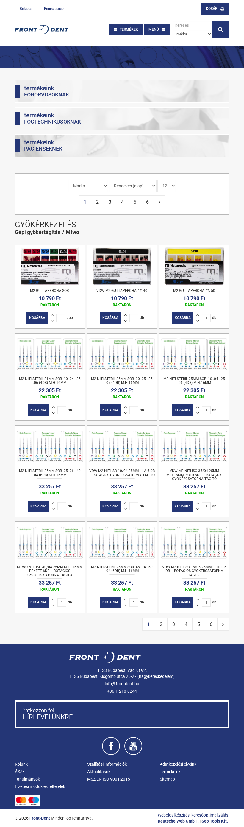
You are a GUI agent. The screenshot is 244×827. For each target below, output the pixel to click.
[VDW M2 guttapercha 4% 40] (122, 265)
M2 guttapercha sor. (50, 291)
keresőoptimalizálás (209, 815)
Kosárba (37, 318)
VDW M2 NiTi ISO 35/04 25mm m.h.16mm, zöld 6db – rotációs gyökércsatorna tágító (194, 475)
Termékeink (170, 771)
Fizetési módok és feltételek (40, 786)
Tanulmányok (27, 779)
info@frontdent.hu (122, 683)
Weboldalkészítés (174, 815)
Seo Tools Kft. (214, 821)
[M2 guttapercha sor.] (50, 265)
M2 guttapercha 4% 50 (194, 291)
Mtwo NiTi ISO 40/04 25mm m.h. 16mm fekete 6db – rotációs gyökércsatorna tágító (49, 571)
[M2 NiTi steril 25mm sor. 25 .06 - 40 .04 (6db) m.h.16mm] (50, 446)
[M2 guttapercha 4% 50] (194, 265)
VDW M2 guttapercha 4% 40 (121, 291)
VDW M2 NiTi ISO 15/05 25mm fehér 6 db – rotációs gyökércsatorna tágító (194, 571)
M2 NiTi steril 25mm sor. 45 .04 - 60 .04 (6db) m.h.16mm (122, 569)
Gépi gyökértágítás (37, 232)
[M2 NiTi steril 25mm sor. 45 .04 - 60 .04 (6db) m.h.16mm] (122, 542)
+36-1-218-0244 (122, 691)
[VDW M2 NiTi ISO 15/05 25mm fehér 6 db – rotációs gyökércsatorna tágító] (194, 542)
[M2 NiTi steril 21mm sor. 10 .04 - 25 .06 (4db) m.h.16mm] (50, 354)
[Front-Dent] (41, 29)
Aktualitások (98, 771)
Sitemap (167, 779)
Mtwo (72, 232)
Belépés (26, 9)
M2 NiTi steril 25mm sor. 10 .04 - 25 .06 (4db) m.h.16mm (194, 381)
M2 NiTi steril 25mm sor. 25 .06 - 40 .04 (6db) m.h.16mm (50, 473)
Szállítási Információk (107, 764)
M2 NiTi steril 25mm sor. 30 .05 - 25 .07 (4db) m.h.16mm (122, 381)
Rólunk (21, 764)
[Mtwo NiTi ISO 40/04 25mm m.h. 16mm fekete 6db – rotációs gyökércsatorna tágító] (50, 542)
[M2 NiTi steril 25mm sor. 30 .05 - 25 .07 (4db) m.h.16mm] (122, 354)
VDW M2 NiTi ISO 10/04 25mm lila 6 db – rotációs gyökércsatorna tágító (122, 473)
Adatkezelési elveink (178, 764)
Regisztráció (54, 9)
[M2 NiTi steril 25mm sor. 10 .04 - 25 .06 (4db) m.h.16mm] (194, 354)
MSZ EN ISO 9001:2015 (108, 779)
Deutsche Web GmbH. (178, 821)
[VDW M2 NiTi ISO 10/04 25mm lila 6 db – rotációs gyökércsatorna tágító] (122, 446)
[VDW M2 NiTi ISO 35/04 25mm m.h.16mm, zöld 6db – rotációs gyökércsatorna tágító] (194, 446)
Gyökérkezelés (45, 224)
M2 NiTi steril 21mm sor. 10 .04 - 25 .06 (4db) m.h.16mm (50, 381)
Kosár (211, 9)
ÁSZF (20, 771)
